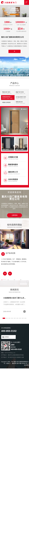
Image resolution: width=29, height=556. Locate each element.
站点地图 (26, 354)
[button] (5, 263)
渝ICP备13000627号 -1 (23, 353)
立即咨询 (14, 205)
